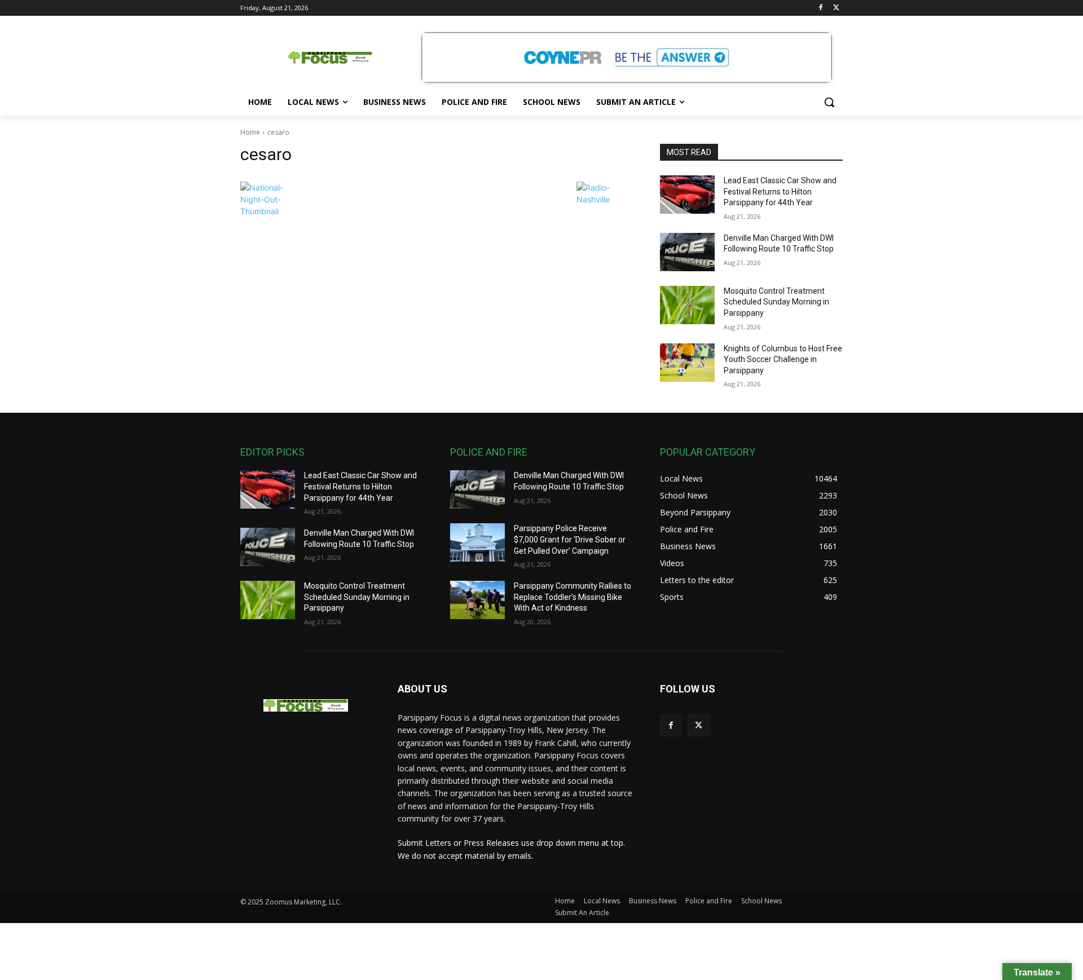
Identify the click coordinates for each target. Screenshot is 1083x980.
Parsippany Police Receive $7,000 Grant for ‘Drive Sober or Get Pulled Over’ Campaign (570, 539)
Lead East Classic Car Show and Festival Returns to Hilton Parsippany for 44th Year (780, 191)
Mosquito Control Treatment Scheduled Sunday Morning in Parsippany (776, 301)
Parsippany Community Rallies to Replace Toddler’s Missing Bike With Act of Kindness (572, 596)
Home (250, 132)
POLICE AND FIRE (488, 452)
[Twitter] (836, 8)
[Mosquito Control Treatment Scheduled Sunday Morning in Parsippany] (687, 305)
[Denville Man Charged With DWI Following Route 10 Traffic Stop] (687, 252)
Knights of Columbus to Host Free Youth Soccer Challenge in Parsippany (783, 359)
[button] (829, 102)
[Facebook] (820, 8)
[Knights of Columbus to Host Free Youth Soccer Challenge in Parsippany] (687, 362)
